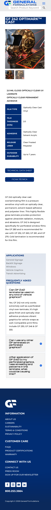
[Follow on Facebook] (7, 484)
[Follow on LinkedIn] (24, 484)
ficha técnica (19, 179)
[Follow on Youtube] (18, 484)
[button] (41, 50)
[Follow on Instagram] (13, 484)
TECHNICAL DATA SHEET (19, 170)
